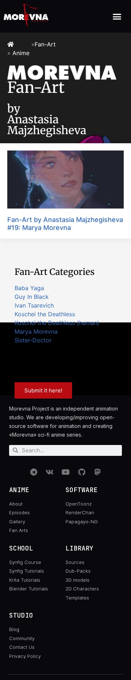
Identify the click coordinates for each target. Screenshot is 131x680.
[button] (117, 16)
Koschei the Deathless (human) (57, 322)
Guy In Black (32, 296)
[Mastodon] (97, 472)
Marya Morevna (36, 331)
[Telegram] (33, 472)
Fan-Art (45, 44)
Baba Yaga (29, 288)
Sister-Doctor (33, 340)
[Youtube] (65, 472)
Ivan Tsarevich (34, 305)
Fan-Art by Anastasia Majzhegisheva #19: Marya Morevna (65, 223)
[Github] (81, 472)
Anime (20, 53)
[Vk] (49, 472)
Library (80, 548)
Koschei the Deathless (45, 314)
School (21, 548)
